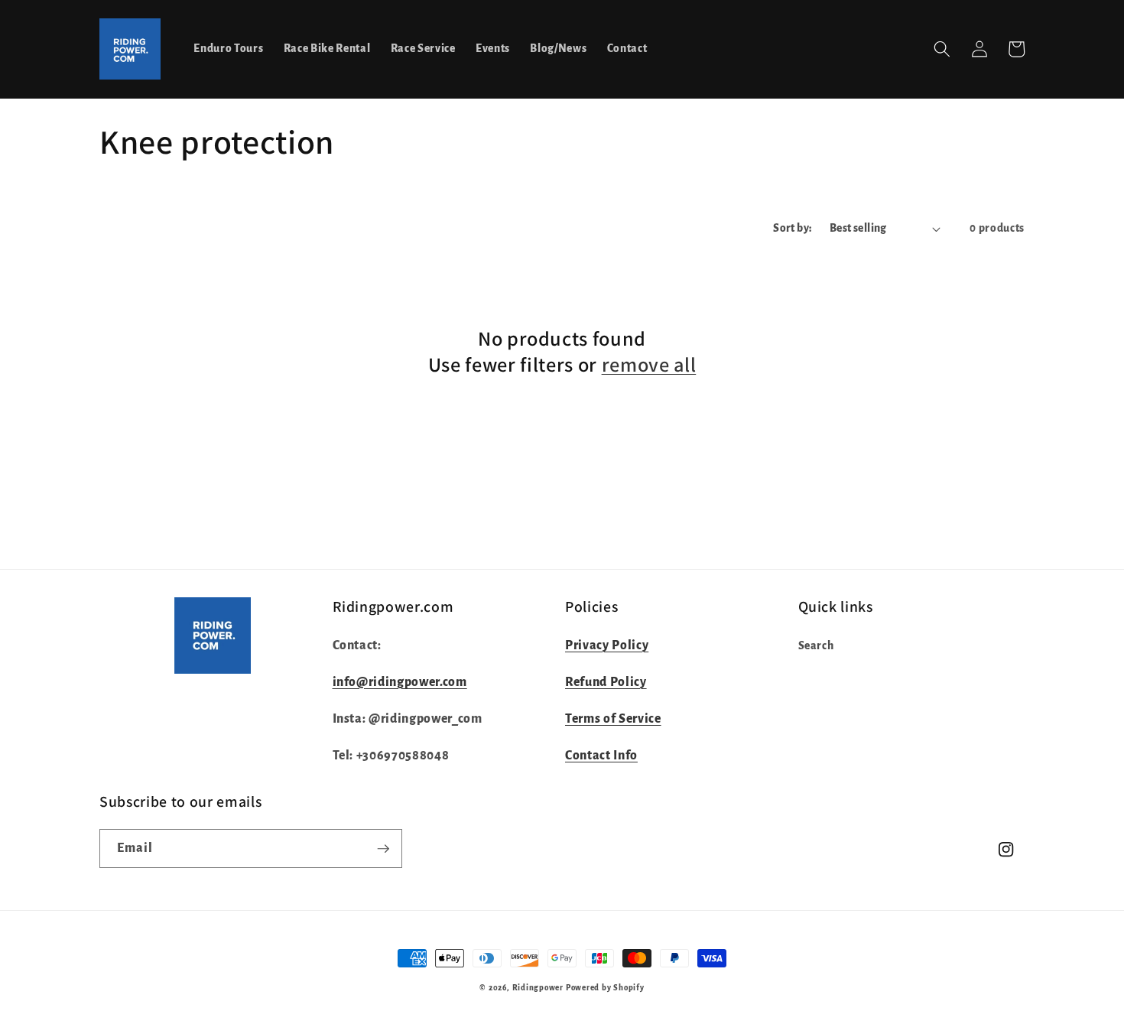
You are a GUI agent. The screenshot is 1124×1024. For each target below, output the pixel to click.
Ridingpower (538, 987)
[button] (942, 49)
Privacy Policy (606, 645)
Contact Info (601, 755)
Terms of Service (613, 719)
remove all (649, 365)
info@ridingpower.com (400, 682)
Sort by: (793, 228)
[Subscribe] (383, 849)
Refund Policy (606, 682)
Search (816, 646)
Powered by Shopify (605, 987)
